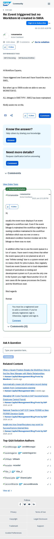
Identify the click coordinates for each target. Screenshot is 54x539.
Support (40, 526)
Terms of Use (40, 512)
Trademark (13, 526)
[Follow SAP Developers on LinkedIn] (34, 504)
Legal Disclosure (40, 519)
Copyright (13, 519)
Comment (45, 116)
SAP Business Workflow (26, 58)
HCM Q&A (8, 10)
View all (6, 491)
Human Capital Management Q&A (20, 391)
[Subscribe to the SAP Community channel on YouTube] (29, 504)
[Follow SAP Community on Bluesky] (25, 504)
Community (18, 4)
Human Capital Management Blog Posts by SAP (26, 402)
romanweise (16, 34)
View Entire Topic (10, 184)
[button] (5, 47)
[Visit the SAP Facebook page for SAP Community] (20, 504)
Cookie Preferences (13, 533)
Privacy (13, 512)
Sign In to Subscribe (37, 23)
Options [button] (49, 23)
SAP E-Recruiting (10, 58)
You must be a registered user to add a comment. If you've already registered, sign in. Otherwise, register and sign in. (25, 311)
